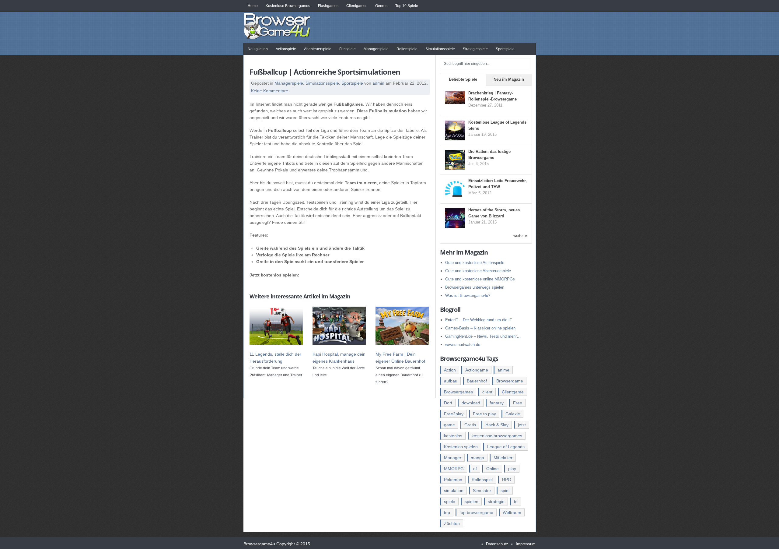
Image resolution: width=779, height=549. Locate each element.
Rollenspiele (406, 49)
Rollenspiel (482, 479)
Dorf (448, 402)
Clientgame (513, 391)
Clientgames (356, 6)
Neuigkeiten (258, 49)
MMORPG (454, 468)
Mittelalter (503, 457)
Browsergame (509, 380)
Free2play (453, 413)
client (487, 391)
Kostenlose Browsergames (288, 6)
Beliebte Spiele (463, 79)
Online (492, 468)
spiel (505, 490)
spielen (471, 501)
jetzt (522, 424)
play (512, 468)
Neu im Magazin (509, 79)
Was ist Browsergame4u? (467, 295)
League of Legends (506, 446)
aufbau (450, 380)
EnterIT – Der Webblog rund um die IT (478, 320)
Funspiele (347, 49)
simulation (453, 490)
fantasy (497, 402)
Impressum (526, 544)
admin (378, 83)
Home (253, 6)
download (471, 402)
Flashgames (328, 6)
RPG (506, 479)
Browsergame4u (276, 25)
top (447, 512)
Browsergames (458, 391)
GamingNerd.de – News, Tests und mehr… (483, 336)
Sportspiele (505, 49)
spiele (449, 501)
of (475, 468)
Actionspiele (286, 49)
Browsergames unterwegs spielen (474, 287)
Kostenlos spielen (461, 446)
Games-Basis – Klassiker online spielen (480, 328)
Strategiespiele (475, 49)
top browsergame (476, 512)
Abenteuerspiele (317, 49)
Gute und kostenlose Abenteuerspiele (478, 271)
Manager (452, 457)
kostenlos (453, 435)
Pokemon (453, 479)
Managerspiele (376, 49)
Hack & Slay (496, 424)
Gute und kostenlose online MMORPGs (480, 279)
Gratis (470, 424)
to (516, 501)
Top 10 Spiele (406, 6)
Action (450, 370)
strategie (496, 501)
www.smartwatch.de (462, 344)
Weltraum (512, 512)
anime (503, 370)
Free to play (484, 413)
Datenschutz (497, 544)
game (449, 424)
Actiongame (476, 370)
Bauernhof (477, 380)
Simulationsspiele (440, 49)
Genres (381, 6)
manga (477, 457)
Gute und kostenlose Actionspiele (474, 262)
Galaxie (512, 413)
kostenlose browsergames (497, 435)
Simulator (482, 490)
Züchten (452, 523)
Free (517, 402)
